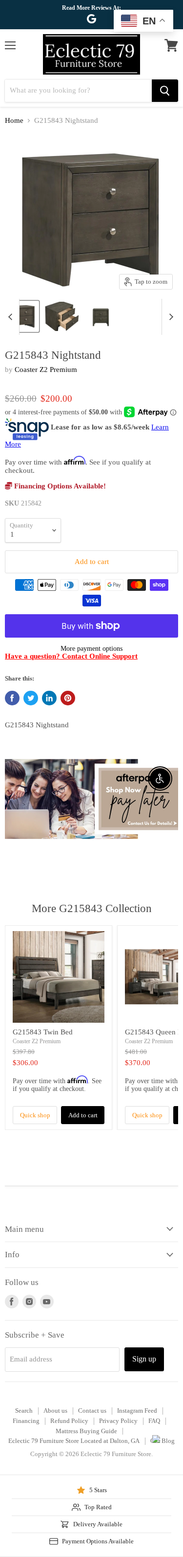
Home (14, 120)
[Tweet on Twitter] (30, 698)
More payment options (91, 648)
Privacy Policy (118, 1420)
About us (55, 1410)
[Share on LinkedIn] (49, 698)
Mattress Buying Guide (86, 1431)
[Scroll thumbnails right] (169, 317)
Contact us (92, 1410)
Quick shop (35, 1115)
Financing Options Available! (59, 486)
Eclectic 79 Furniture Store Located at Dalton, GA (74, 1440)
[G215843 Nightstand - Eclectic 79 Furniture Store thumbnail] (62, 316)
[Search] (165, 90)
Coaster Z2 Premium (46, 369)
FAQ (154, 1420)
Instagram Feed (137, 1410)
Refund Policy (69, 1420)
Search (24, 1410)
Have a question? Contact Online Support (71, 656)
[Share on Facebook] (12, 698)
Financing (26, 1420)
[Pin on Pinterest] (68, 698)
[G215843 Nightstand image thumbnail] (22, 316)
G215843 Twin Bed (43, 1032)
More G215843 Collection (92, 908)
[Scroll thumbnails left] (12, 317)
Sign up (144, 1359)
